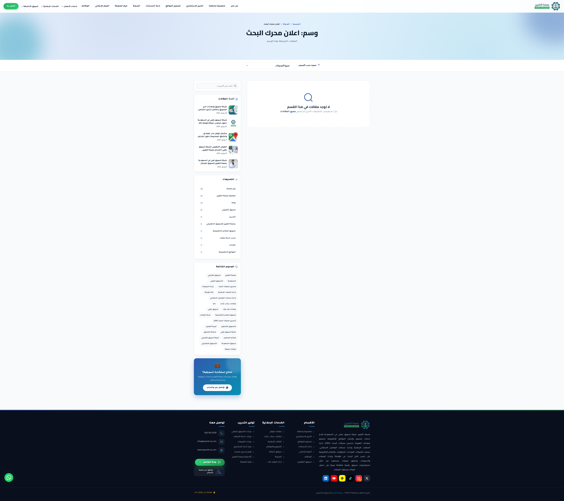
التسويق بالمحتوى (228, 326)
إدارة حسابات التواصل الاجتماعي (223, 298)
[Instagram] (358, 478)
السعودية (232, 281)
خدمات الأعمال (70, 7)
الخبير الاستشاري (194, 6)
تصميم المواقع (173, 6)
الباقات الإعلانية (275, 442)
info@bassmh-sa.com (206, 441)
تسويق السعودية (229, 344)
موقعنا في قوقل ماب (203, 492)
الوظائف (85, 6)
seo (214, 304)
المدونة (136, 6)
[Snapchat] (342, 478)
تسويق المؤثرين (304, 462)
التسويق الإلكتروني (209, 344)
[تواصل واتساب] (8, 477)
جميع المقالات (288, 112)
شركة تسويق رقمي (228, 332)
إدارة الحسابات (153, 6)
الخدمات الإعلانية (51, 7)
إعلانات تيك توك (229, 309)
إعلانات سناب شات (228, 304)
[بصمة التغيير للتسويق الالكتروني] (547, 6)
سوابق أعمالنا (275, 452)
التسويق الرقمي (216, 281)
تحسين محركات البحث (227, 287)
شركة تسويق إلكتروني (210, 338)
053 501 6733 (210, 433)
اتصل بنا (11, 6)
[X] (367, 478)
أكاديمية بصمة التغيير (242, 457)
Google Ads (209, 292)
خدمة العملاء (205, 315)
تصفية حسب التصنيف (307, 65)
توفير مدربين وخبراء (243, 452)
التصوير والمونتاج (274, 447)
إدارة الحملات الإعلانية (227, 292)
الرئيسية (297, 24)
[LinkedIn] (326, 478)
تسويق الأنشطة (31, 7)
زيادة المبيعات (208, 287)
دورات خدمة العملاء (243, 437)
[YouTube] (334, 478)
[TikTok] (350, 478)
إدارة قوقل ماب (274, 462)
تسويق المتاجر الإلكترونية (225, 315)
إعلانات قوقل (276, 432)
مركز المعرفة (121, 6)
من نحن (234, 6)
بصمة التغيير (230, 275)
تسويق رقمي (213, 309)
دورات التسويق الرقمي (241, 432)
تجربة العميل (211, 326)
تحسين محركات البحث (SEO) (225, 321)
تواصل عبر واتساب (216, 388)
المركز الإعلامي (102, 6)
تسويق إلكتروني (214, 275)
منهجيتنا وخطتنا (217, 6)
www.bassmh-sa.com (206, 450)
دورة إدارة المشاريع (243, 447)
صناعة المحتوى (210, 332)
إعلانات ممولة (230, 349)
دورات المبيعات (244, 442)
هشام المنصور (230, 338)
